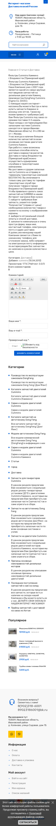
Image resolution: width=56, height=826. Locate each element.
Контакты (16, 765)
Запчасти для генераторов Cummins (25, 479)
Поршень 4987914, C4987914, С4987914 (32, 655)
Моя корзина (18, 788)
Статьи (23, 70)
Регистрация (18, 783)
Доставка (34, 70)
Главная (12, 70)
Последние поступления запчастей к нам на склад (25, 584)
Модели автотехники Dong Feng (28, 433)
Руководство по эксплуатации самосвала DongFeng (27, 377)
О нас (14, 750)
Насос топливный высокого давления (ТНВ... (31, 642)
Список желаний (20, 793)
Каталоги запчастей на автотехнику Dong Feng (24, 418)
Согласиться (28, 822)
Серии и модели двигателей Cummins (26, 404)
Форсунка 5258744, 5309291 (31, 628)
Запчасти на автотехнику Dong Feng (28, 510)
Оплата (15, 755)
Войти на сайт (19, 778)
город (14, 467)
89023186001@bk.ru (32, 710)
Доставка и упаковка (22, 760)
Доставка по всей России (23, 5)
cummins (23, 260)
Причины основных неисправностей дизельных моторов (26, 564)
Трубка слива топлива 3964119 (32, 666)
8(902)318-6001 (29, 706)
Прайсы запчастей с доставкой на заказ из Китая (28, 609)
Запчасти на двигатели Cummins (29, 536)
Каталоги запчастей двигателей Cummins (28, 390)
